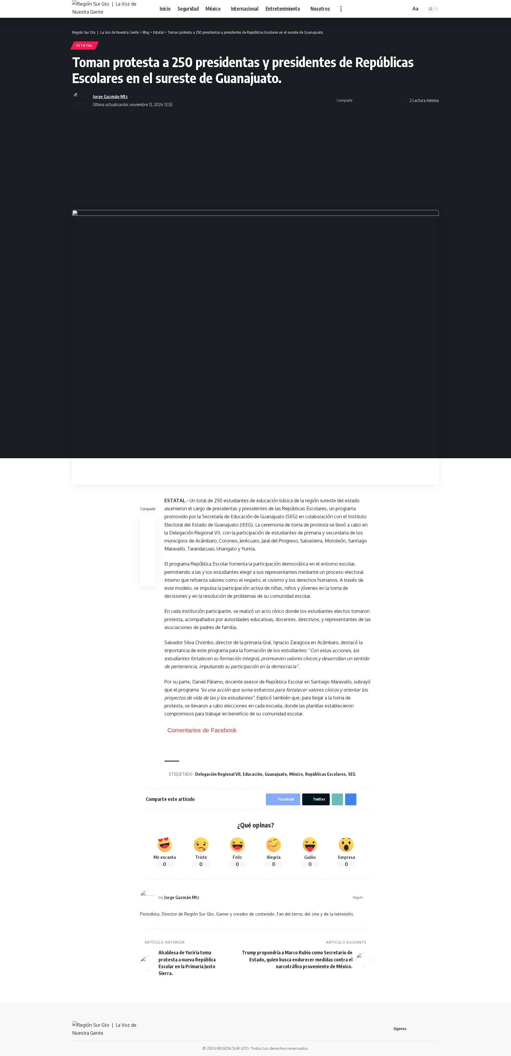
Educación (252, 774)
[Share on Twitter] (368, 100)
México (296, 774)
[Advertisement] (255, 159)
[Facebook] (414, 1029)
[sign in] (390, 9)
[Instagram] (435, 1029)
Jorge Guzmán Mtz (110, 96)
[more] (341, 9)
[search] (405, 9)
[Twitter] (421, 1029)
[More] (395, 100)
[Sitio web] (368, 897)
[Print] (386, 100)
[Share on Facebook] (359, 100)
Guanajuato (276, 774)
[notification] (398, 9)
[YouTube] (428, 1029)
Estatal (84, 45)
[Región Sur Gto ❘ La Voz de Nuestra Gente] (111, 9)
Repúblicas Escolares (325, 774)
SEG (351, 774)
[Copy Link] (377, 100)
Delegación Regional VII (217, 774)
